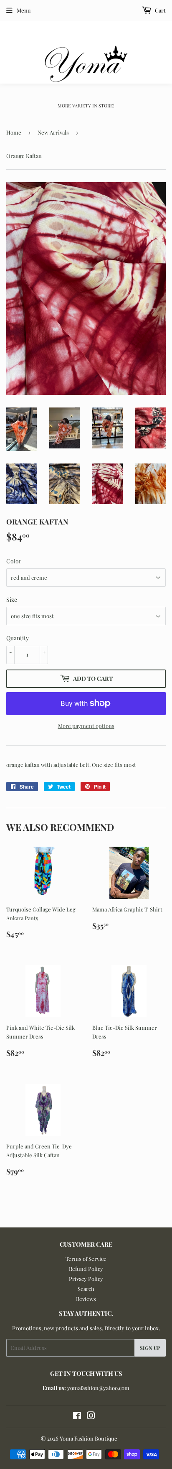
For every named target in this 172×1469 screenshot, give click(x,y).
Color (13, 561)
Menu (24, 10)
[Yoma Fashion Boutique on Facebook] (77, 1416)
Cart (160, 10)
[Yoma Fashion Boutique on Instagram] (91, 1416)
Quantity (17, 638)
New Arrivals (53, 132)
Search (86, 1288)
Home (13, 132)
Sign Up (150, 1347)
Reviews (86, 1298)
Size (11, 599)
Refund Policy (86, 1268)
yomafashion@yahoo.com (98, 1387)
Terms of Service (86, 1258)
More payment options (86, 725)
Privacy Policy (86, 1278)
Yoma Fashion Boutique (88, 1438)
